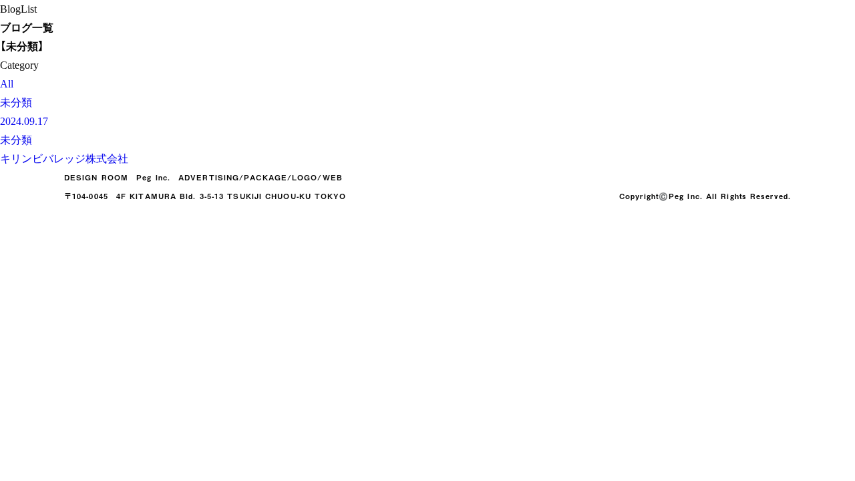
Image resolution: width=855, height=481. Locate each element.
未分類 (16, 102)
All (6, 84)
